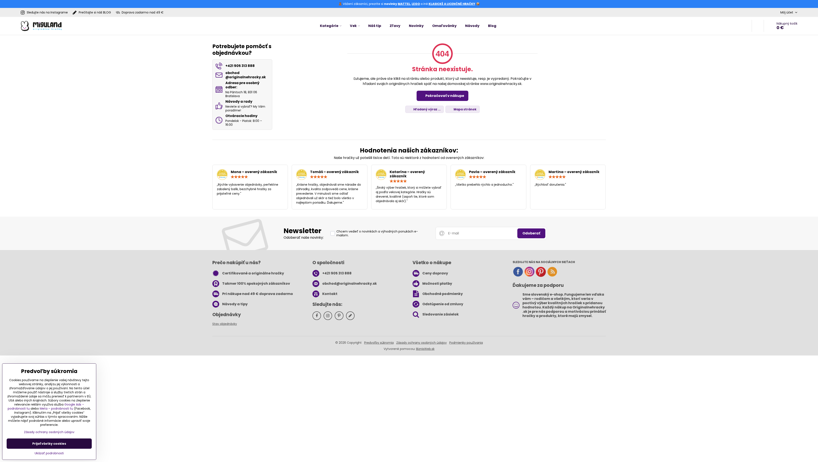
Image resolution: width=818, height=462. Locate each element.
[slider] (239, 177)
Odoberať (531, 233)
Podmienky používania (466, 343)
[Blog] (552, 276)
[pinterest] (541, 276)
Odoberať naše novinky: (304, 237)
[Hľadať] (758, 26)
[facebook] (518, 276)
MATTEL (404, 4)
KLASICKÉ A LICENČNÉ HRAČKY (452, 4)
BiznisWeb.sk (425, 349)
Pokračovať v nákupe (444, 95)
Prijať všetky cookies (49, 443)
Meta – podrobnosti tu (56, 408)
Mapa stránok (464, 109)
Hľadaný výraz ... (427, 109)
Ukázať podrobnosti (49, 453)
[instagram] (529, 276)
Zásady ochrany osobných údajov (421, 343)
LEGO (416, 4)
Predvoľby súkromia (379, 343)
